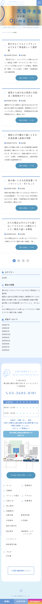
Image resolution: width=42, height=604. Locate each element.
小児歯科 (24, 520)
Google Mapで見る (18, 475)
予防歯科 (9, 520)
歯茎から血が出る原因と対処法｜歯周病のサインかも (20, 296)
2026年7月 (5, 325)
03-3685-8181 (22, 393)
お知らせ (10, 500)
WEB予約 (22, 601)
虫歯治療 (9, 515)
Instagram (36, 601)
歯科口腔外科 (11, 526)
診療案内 (10, 511)
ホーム (9, 485)
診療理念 (28, 500)
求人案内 (10, 506)
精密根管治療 (11, 544)
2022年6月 (5, 350)
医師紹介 (28, 485)
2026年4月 (5, 328)
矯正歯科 (9, 531)
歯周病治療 (25, 515)
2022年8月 (5, 344)
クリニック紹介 (12, 495)
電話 (7, 601)
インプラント (11, 539)
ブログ (9, 552)
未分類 (23, 55)
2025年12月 (6, 334)
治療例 (9, 490)
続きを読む (24, 78)
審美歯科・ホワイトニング (27, 532)
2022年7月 (5, 347)
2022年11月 (6, 340)
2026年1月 (5, 331)
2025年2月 (5, 337)
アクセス (28, 495)
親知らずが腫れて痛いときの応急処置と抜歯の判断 (20, 300)
